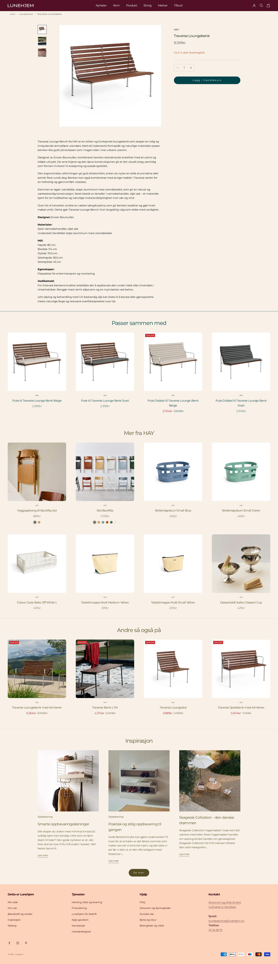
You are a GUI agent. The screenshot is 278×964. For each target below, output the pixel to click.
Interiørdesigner (81, 931)
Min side (13, 902)
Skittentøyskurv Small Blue (173, 510)
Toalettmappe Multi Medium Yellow (105, 602)
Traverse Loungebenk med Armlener (37, 707)
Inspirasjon (14, 919)
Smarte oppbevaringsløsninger (63, 824)
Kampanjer (78, 925)
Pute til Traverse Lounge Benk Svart (105, 400)
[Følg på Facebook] (9, 943)
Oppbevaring (45, 816)
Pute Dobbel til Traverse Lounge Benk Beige (173, 403)
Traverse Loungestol (173, 707)
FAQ (142, 902)
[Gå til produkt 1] (42, 29)
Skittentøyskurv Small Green (241, 510)
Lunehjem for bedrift (84, 914)
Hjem (12, 14)
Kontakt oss (147, 914)
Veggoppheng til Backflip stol (37, 510)
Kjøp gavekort (80, 919)
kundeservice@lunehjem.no (226, 920)
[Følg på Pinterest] (26, 943)
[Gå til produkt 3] (42, 52)
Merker (163, 5)
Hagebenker (26, 14)
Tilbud (178, 5)
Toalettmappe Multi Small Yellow (173, 602)
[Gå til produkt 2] (42, 41)
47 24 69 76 (215, 930)
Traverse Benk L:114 (105, 707)
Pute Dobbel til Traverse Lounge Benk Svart (241, 403)
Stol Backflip (105, 510)
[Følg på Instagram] (17, 943)
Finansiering (79, 908)
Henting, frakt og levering (87, 902)
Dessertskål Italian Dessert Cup (241, 602)
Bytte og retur (148, 919)
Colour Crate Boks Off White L (37, 602)
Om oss (12, 908)
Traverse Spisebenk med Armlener (241, 707)
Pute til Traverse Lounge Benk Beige (36, 400)
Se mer (138, 872)
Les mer (43, 855)
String (148, 5)
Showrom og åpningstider (155, 908)
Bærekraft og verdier (20, 914)
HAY (176, 29)
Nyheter (101, 5)
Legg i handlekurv (207, 80)
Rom (116, 5)
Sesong (12, 925)
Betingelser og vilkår (152, 925)
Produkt (131, 5)
